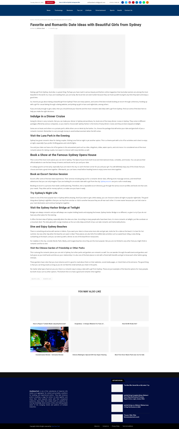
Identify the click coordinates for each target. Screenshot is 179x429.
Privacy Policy (115, 426)
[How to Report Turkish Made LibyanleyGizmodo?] (49, 308)
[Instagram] (129, 2)
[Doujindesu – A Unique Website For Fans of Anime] (89, 308)
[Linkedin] (136, 2)
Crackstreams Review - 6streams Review (49, 355)
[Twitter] (126, 2)
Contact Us (128, 10)
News (48, 10)
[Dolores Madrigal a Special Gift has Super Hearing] (89, 339)
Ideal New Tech (55, 426)
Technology (59, 10)
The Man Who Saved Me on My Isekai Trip (136, 385)
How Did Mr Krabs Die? (129, 324)
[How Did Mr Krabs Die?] (129, 308)
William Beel (41, 28)
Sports (112, 10)
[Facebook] (122, 2)
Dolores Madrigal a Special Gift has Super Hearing (89, 355)
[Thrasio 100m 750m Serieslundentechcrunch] (117, 418)
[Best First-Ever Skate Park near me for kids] (129, 339)
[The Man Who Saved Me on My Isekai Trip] (117, 388)
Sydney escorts (106, 181)
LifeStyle (88, 10)
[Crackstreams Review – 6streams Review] (49, 339)
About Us (96, 426)
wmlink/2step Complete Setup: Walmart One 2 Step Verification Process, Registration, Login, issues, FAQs (136, 397)
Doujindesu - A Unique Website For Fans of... (89, 324)
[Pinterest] (133, 2)
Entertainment (101, 10)
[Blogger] (147, 2)
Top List (80, 10)
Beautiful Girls (36, 279)
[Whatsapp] (144, 2)
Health (119, 10)
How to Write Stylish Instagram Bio (69, 2)
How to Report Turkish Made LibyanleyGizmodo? (49, 324)
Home (32, 20)
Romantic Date (47, 279)
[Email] (140, 2)
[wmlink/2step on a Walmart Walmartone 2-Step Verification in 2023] (117, 408)
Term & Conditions (128, 426)
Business (70, 10)
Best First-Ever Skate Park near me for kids (129, 355)
